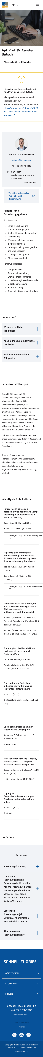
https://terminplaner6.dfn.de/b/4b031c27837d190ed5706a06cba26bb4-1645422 (21, 112)
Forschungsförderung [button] (15, 866)
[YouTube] (21, 1035)
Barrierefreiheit (20, 1052)
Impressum (11, 1048)
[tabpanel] (21, 28)
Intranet (22, 1027)
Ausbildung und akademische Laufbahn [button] (19, 342)
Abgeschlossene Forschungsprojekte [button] (14, 933)
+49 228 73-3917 (23, 166)
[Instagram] (14, 1035)
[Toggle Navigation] (37, 4)
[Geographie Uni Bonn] (5, 5)
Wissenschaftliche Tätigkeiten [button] (13, 329)
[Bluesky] (28, 1035)
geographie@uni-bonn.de (21, 1006)
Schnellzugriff (20, 961)
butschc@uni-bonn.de (21, 160)
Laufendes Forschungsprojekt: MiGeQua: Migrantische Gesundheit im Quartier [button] (16, 916)
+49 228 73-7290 (22, 1010)
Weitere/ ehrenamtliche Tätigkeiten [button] (16, 356)
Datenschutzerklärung (27, 1048)
